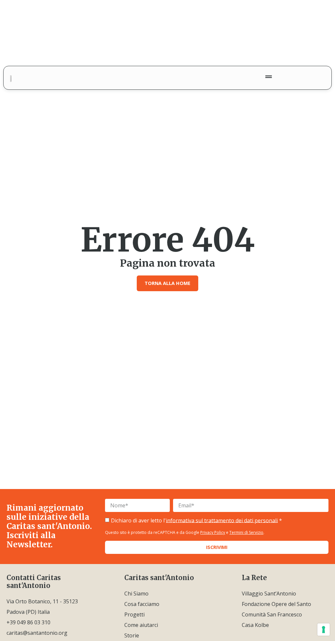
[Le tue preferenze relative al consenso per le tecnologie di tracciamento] (323, 629)
